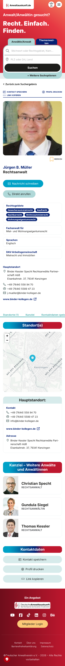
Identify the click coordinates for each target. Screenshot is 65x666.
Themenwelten (46, 42)
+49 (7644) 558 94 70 (20, 284)
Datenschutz (47, 646)
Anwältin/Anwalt (21, 41)
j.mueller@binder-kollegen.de (24, 292)
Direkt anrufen (21, 194)
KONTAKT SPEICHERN (17, 92)
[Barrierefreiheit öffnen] (51, 5)
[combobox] (33, 51)
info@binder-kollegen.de (24, 420)
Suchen (33, 67)
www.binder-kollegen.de (17, 299)
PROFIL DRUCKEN (54, 92)
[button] (32, 358)
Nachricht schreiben (25, 183)
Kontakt (18, 642)
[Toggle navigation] (59, 5)
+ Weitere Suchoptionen (41, 75)
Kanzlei (30, 314)
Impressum (45, 642)
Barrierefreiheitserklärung (23, 646)
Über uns (30, 642)
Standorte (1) (11, 314)
